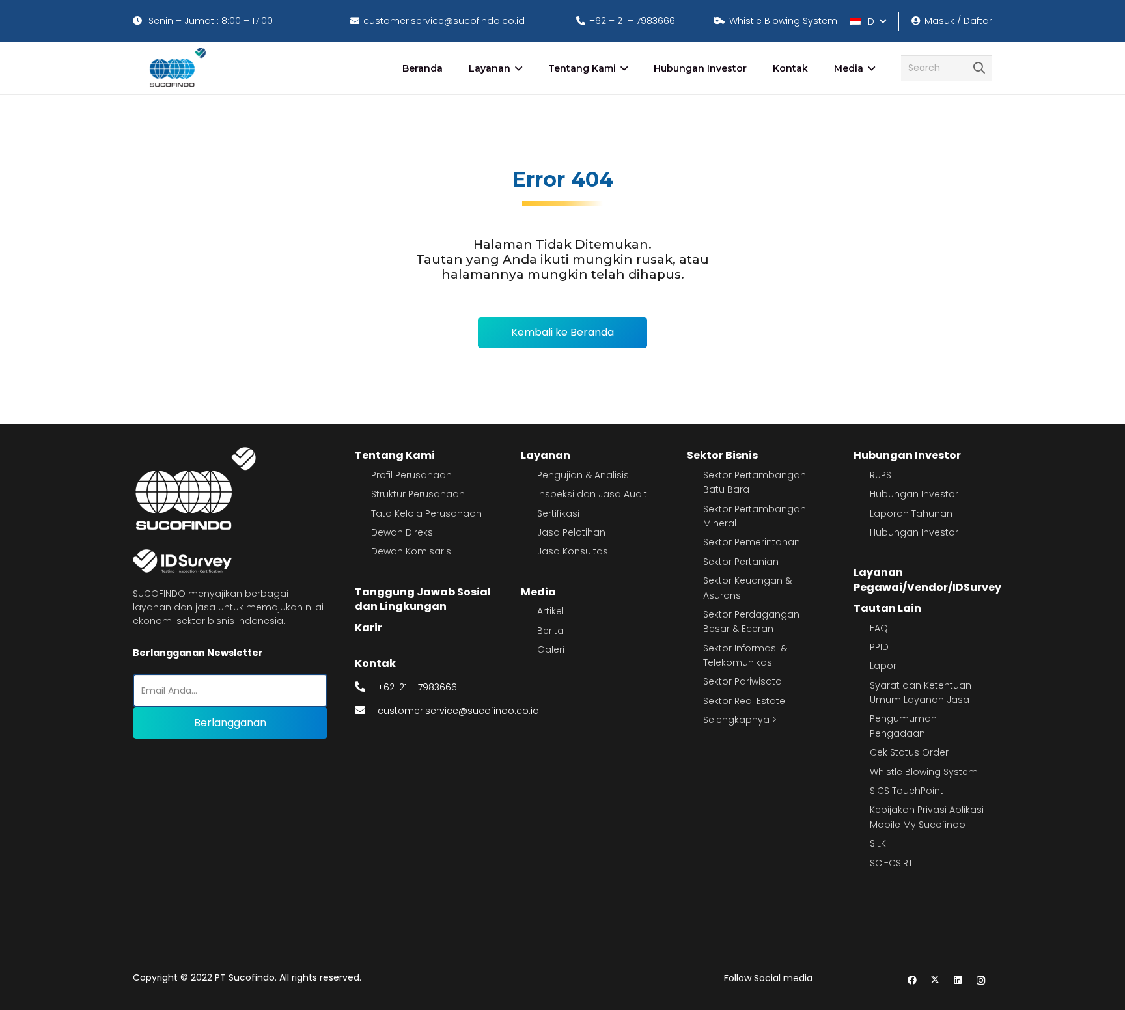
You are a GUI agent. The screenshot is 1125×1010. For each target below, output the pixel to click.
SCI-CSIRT (891, 862)
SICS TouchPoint (906, 790)
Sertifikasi (558, 513)
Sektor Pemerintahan (751, 542)
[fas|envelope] (366, 710)
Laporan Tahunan (911, 513)
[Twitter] (935, 980)
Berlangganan (230, 722)
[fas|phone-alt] (366, 687)
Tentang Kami (395, 455)
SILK (878, 843)
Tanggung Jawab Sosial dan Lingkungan (423, 599)
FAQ (879, 628)
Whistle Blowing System (924, 771)
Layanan (545, 455)
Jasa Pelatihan (571, 532)
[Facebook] (912, 980)
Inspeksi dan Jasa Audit (592, 493)
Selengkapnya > (740, 719)
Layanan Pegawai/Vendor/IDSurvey (927, 579)
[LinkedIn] (958, 980)
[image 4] (175, 68)
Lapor (883, 665)
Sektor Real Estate (744, 700)
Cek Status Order (909, 752)
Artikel (550, 611)
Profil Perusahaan (411, 475)
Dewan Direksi (403, 532)
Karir (368, 627)
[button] (867, 21)
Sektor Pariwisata (742, 681)
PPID (879, 646)
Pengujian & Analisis (583, 475)
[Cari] (979, 68)
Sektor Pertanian (741, 561)
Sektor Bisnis (722, 455)
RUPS (880, 475)
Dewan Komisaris (411, 551)
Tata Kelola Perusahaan (426, 513)
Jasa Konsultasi (573, 551)
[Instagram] (980, 980)
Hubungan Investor (907, 455)
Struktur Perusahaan (418, 493)
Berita (550, 630)
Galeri (550, 649)
